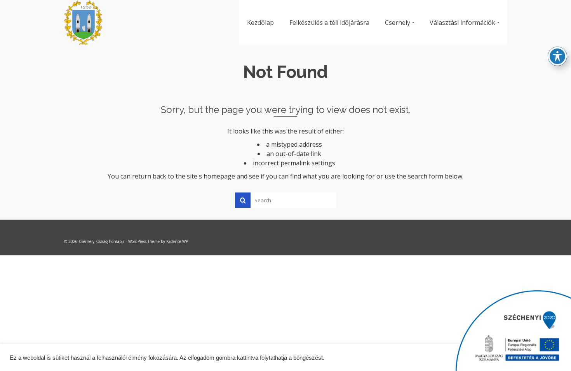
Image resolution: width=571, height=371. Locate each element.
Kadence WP (177, 241)
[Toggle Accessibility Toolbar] (557, 56)
